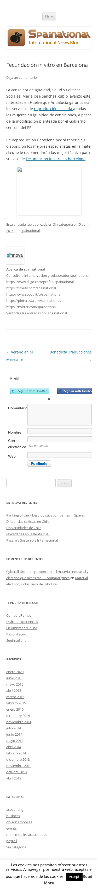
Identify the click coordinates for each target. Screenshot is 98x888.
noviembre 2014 (18, 721)
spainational (30, 230)
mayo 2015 (14, 684)
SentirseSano (16, 640)
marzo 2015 (15, 696)
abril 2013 (13, 778)
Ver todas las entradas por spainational (38, 313)
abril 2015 (13, 690)
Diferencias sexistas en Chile (27, 521)
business (13, 815)
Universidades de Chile (23, 527)
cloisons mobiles (19, 822)
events (11, 828)
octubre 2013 (16, 772)
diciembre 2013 (18, 759)
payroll (11, 840)
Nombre (14, 432)
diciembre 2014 (18, 715)
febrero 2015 (16, 703)
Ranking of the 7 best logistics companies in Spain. (45, 515)
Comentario (17, 408)
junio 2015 (14, 678)
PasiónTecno (16, 634)
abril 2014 (13, 747)
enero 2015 (15, 709)
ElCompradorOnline (21, 628)
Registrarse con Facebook (76, 391)
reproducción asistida (53, 108)
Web (12, 456)
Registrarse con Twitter (29, 391)
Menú (49, 16)
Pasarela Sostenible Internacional (32, 540)
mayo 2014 (14, 740)
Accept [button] (74, 876)
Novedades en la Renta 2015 (28, 534)
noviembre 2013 (18, 765)
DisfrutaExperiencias (22, 621)
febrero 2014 (16, 753)
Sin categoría (63, 224)
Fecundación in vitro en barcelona (55, 158)
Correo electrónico (17, 444)
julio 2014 (13, 728)
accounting (15, 809)
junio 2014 (14, 734)
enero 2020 (15, 671)
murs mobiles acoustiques (26, 834)
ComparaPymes (18, 615)
